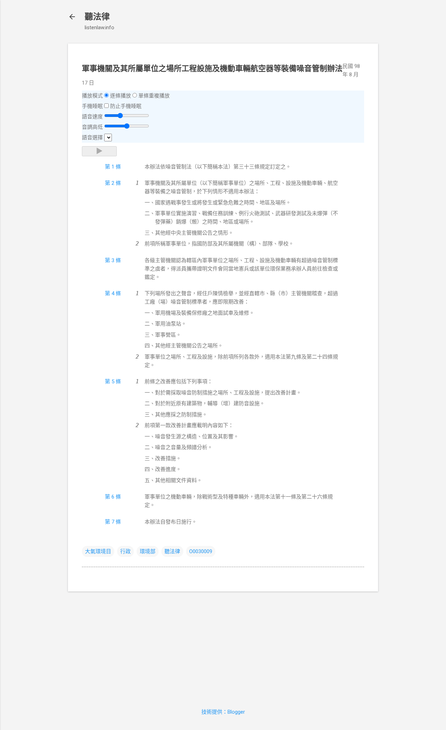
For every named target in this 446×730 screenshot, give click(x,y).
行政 (125, 551)
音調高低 (92, 127)
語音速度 (92, 116)
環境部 (147, 551)
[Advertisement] (223, 645)
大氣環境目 (98, 551)
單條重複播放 (154, 96)
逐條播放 (120, 96)
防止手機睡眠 (125, 106)
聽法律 (97, 17)
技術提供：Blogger (223, 712)
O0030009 (200, 551)
